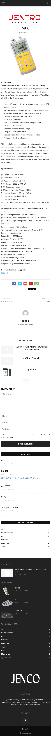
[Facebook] (25, 720)
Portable (4, 540)
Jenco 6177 (18, 610)
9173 (3, 497)
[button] (47, 3)
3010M (47, 302)
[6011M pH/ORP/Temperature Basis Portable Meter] (7, 350)
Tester (3, 547)
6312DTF (5, 486)
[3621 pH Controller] (7, 361)
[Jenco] (25, 18)
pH (2, 529)
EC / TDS (4, 536)
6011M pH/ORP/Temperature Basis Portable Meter (30, 570)
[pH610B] (7, 372)
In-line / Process (7, 532)
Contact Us (25, 729)
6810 (3, 460)
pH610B (32, 369)
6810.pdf (4, 273)
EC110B (5, 471)
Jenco (25, 320)
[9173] (7, 602)
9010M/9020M (6, 302)
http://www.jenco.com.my (25, 324)
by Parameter (6, 657)
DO (2, 650)
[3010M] (7, 591)
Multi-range (5, 654)
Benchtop (5, 543)
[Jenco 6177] (7, 614)
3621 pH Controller (32, 358)
